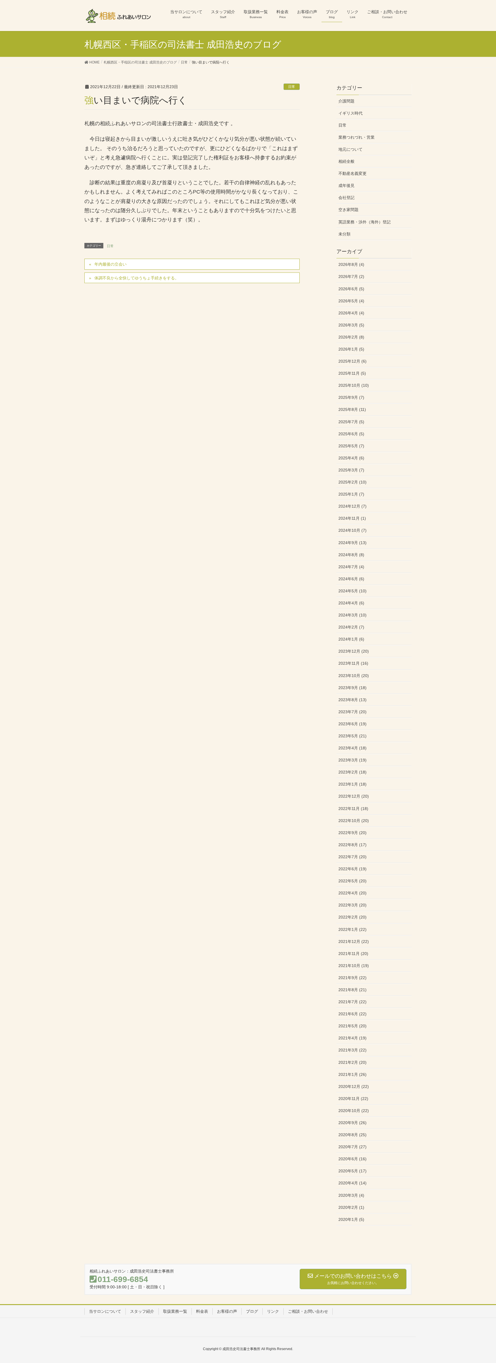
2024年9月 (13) (352, 542)
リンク (273, 1311)
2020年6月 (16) (352, 1159)
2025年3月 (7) (351, 470)
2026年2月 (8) (351, 337)
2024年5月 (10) (352, 591)
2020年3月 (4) (351, 1195)
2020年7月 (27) (352, 1146)
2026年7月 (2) (351, 276)
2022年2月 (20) (352, 917)
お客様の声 (227, 1311)
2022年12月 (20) (353, 796)
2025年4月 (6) (351, 458)
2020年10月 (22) (353, 1110)
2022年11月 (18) (353, 808)
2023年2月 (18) (352, 772)
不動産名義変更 (352, 173)
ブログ (252, 1311)
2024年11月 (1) (352, 518)
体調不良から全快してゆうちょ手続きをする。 (136, 278)
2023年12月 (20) (353, 651)
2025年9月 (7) (351, 397)
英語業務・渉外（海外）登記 (364, 222)
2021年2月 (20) (352, 1062)
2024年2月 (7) (351, 627)
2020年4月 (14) (352, 1183)
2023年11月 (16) (353, 663)
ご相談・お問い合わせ (308, 1311)
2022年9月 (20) (352, 832)
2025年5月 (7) (351, 446)
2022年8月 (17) (352, 844)
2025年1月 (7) (351, 494)
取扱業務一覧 (175, 1311)
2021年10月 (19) (353, 965)
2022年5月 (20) (352, 881)
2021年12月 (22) (353, 941)
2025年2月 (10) (352, 482)
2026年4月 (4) (351, 313)
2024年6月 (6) (351, 579)
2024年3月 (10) (352, 615)
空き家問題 (348, 209)
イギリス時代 (350, 113)
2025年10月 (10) (353, 385)
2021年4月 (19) (352, 1038)
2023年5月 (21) (352, 736)
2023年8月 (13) (352, 699)
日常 (291, 87)
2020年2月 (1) (351, 1207)
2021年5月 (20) (352, 1026)
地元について (350, 149)
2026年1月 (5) (351, 349)
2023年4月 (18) (352, 748)
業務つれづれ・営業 (356, 137)
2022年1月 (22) (352, 929)
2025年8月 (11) (352, 409)
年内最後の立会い (110, 264)
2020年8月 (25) (352, 1134)
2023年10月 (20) (353, 675)
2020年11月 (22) (353, 1098)
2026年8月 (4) (351, 264)
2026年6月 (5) (351, 289)
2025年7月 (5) (351, 421)
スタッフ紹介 (142, 1311)
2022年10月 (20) (353, 820)
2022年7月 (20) (352, 856)
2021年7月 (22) (352, 1001)
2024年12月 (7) (352, 506)
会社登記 (346, 197)
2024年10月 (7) (352, 530)
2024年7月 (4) (351, 566)
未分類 (344, 234)
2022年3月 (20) (352, 905)
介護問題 (346, 101)
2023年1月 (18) (352, 784)
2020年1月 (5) (351, 1219)
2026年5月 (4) (351, 301)
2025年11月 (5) (352, 373)
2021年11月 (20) (353, 953)
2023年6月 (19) (352, 724)
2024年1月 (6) (351, 639)
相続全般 (346, 161)
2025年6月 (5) (351, 434)
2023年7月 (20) (352, 711)
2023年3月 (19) (352, 760)
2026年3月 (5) (351, 325)
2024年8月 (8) (351, 554)
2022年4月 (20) (352, 893)
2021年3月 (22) (352, 1050)
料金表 (202, 1311)
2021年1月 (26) (352, 1074)
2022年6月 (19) (352, 869)
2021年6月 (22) (352, 1014)
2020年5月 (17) (352, 1171)
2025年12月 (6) (352, 361)
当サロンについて (105, 1311)
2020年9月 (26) (352, 1122)
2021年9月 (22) (352, 977)
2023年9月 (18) (352, 687)
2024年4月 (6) (351, 603)
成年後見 (346, 185)
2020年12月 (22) (353, 1086)
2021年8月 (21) (352, 989)
